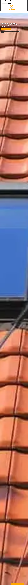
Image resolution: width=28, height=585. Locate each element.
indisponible (4, 0)
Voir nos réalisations (6, 29)
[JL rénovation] (11, 7)
